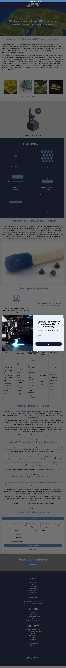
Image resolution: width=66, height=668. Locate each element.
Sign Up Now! (49, 344)
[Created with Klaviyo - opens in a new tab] (33, 352)
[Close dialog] (63, 317)
